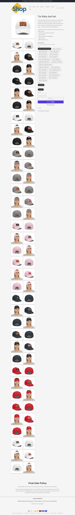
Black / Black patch (43, 51)
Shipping (45, 44)
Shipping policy (60, 513)
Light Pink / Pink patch (44, 67)
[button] (57, 8)
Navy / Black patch (56, 67)
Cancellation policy (53, 513)
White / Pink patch (43, 80)
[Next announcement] (63, 1)
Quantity (39, 92)
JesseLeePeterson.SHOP (19, 513)
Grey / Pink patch (56, 59)
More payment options (51, 104)
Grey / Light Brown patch (44, 59)
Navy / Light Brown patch (55, 69)
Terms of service (33, 513)
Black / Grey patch (57, 48)
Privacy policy (26, 513)
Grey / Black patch (43, 56)
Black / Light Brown (54, 51)
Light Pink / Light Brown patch (45, 64)
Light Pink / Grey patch (57, 61)
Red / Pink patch (42, 77)
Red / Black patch (53, 72)
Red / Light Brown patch (54, 75)
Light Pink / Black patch (44, 61)
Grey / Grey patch (53, 56)
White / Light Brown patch (44, 48)
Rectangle (41, 84)
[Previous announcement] (11, 1)
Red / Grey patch (42, 75)
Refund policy (39, 513)
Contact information (46, 513)
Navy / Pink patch (42, 72)
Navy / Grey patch (43, 69)
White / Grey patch (53, 77)
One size (41, 89)
